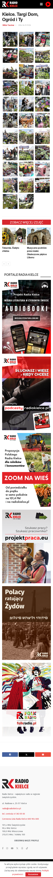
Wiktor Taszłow (8, 25)
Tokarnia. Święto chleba (10, 249)
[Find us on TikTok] (27, 848)
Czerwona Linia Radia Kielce (14, 819)
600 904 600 (33, 819)
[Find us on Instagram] (7, 848)
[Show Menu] (41, 4)
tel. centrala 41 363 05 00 (13, 814)
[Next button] (8, 264)
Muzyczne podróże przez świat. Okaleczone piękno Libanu (37, 252)
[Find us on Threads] (22, 848)
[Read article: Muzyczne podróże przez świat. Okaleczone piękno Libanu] (39, 236)
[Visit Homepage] (10, 4)
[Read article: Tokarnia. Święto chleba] (14, 236)
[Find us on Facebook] (2, 848)
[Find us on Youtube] (12, 848)
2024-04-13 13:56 (24, 25)
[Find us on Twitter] (17, 848)
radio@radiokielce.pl (11, 808)
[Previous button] (4, 264)
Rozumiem (33, 874)
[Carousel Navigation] (26, 264)
